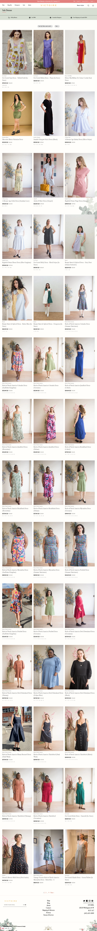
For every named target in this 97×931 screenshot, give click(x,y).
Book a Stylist (80, 5)
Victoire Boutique (9, 926)
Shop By (10, 5)
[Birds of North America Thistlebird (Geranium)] (48, 790)
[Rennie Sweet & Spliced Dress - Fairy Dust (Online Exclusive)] (80, 236)
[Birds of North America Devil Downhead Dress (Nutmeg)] (17, 667)
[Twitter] (84, 901)
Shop (48, 901)
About (29, 5)
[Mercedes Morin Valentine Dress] (17, 113)
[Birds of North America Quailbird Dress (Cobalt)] (80, 359)
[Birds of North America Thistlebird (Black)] (80, 728)
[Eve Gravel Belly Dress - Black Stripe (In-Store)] (48, 236)
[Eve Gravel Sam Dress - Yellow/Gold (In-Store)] (17, 52)
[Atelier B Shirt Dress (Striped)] (48, 175)
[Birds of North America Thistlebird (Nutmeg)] (17, 790)
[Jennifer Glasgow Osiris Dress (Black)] (48, 113)
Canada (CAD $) (85, 1)
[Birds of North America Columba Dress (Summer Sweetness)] (80, 298)
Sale (24, 5)
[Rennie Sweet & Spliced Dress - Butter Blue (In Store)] (17, 298)
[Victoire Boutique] (48, 5)
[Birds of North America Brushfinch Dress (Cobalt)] (80, 421)
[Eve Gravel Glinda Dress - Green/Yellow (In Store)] (80, 851)
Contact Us (78, 1)
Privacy (48, 913)
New (3, 5)
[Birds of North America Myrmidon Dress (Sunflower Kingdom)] (17, 544)
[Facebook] (87, 901)
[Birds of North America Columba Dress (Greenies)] (48, 359)
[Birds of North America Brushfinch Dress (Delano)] (48, 482)
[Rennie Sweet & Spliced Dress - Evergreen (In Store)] (48, 298)
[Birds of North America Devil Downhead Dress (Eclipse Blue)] (48, 667)
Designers (17, 5)
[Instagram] (89, 901)
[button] (45, 26)
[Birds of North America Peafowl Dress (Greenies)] (48, 605)
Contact (48, 908)
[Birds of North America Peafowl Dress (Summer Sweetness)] (80, 544)
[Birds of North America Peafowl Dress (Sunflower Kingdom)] (17, 605)
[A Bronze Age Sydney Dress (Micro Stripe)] (80, 113)
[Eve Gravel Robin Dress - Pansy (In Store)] (48, 52)
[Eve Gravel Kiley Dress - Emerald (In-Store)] (80, 790)
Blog (48, 903)
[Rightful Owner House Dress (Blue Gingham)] (17, 236)
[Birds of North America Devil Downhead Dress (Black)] (80, 667)
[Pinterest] (92, 901)
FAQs (74, 1)
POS (14, 926)
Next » (52, 893)
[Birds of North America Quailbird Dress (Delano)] (48, 421)
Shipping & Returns (48, 910)
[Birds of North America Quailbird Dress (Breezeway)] (17, 421)
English (91, 1)
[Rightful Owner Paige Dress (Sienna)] (80, 175)
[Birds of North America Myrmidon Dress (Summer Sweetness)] (48, 544)
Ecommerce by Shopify (21, 926)
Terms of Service (48, 915)
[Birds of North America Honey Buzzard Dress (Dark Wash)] (17, 728)
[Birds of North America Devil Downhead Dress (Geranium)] (80, 605)
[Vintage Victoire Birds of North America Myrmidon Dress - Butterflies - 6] (48, 851)
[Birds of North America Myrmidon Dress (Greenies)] (80, 482)
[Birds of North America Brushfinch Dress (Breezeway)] (17, 482)
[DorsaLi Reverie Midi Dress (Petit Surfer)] (17, 851)
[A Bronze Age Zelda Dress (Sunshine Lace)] (17, 175)
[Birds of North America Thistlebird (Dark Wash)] (48, 728)
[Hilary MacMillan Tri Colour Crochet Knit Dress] (80, 52)
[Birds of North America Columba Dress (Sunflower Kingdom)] (17, 359)
